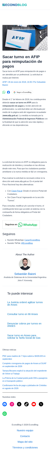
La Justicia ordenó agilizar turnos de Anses (25, 303)
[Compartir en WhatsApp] (3, 92)
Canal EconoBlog (32, 240)
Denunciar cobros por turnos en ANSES (24, 324)
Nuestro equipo (25, 430)
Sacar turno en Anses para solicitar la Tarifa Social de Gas (23, 336)
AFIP (4, 82)
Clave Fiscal (16, 191)
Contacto (25, 436)
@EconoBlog (27, 243)
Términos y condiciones (25, 447)
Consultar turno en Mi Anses (22, 314)
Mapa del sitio (25, 441)
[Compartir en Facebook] (8, 92)
